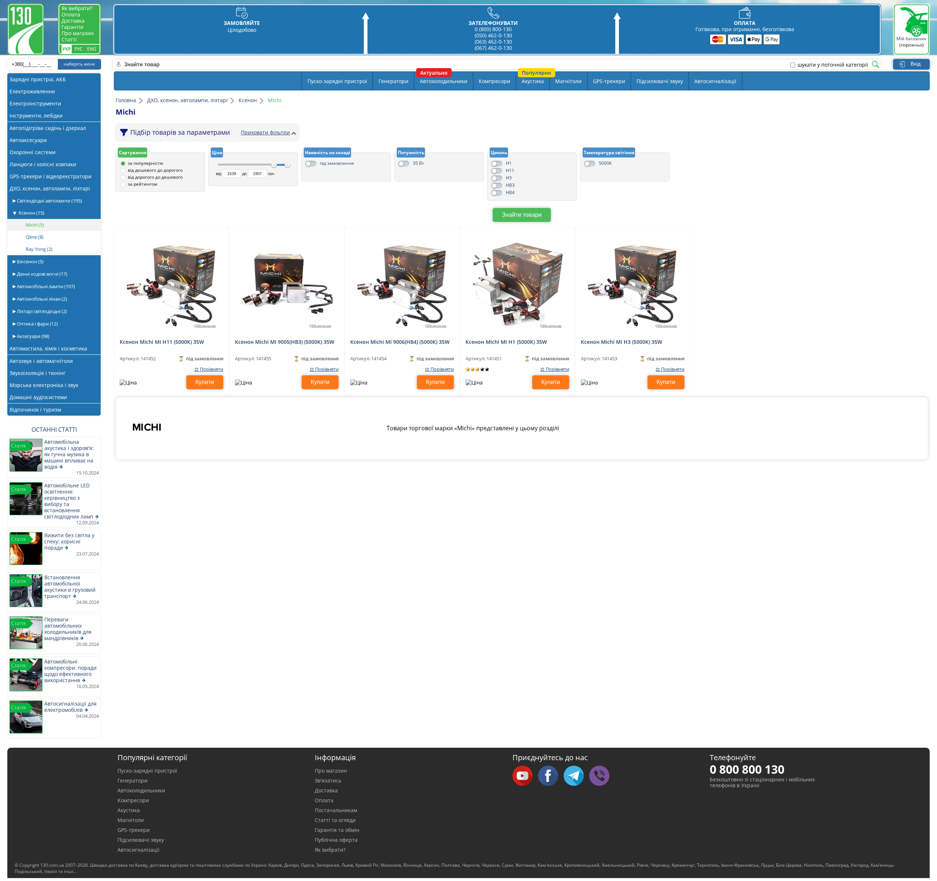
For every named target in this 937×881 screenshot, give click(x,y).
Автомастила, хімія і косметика (48, 348)
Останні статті (54, 429)
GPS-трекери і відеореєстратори (51, 176)
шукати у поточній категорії (833, 65)
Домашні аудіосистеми (38, 397)
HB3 (510, 185)
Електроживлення (32, 91)
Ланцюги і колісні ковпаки (43, 164)
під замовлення (337, 163)
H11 (510, 170)
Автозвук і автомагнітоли (41, 360)
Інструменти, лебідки (36, 115)
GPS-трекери (609, 81)
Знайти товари (522, 215)
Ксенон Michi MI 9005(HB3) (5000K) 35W (284, 341)
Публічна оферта (336, 839)
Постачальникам (336, 810)
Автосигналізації (715, 81)
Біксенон (30, 261)
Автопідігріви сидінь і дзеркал (48, 127)
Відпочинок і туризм (35, 409)
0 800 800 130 (747, 769)
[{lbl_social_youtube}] (525, 776)
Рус (79, 49)
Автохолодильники (443, 81)
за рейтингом (142, 184)
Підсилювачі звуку (660, 81)
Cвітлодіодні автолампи (49, 200)
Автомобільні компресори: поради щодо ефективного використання (70, 671)
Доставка (73, 20)
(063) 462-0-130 (493, 41)
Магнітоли (568, 81)
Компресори (494, 81)
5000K (605, 163)
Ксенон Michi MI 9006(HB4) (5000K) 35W (399, 341)
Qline (35, 237)
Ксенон (31, 212)
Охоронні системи (33, 152)
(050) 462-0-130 (493, 35)
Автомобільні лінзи (41, 298)
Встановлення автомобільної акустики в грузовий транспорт (70, 586)
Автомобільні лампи (45, 286)
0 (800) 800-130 (493, 29)
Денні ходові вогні (41, 274)
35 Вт (418, 163)
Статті (69, 39)
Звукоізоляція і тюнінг (38, 372)
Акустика (533, 81)
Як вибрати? (76, 8)
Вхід (916, 64)
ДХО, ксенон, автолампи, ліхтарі (50, 188)
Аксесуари (32, 336)
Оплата (70, 14)
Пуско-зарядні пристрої (337, 81)
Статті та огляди (335, 820)
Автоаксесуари (28, 140)
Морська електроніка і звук (44, 385)
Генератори (393, 81)
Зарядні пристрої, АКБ (38, 79)
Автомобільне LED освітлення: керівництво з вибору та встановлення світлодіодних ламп (68, 501)
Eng (91, 49)
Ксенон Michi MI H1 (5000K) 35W (506, 341)
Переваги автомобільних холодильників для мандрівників (68, 629)
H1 (509, 163)
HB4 (510, 192)
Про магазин (77, 33)
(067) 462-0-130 (493, 48)
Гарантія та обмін (337, 829)
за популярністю (145, 163)
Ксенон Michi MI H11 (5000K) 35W (162, 341)
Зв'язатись (328, 780)
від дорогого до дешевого (155, 177)
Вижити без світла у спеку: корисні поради (69, 541)
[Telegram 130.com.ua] (576, 776)
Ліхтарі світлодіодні (41, 311)
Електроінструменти (35, 103)
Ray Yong (39, 249)
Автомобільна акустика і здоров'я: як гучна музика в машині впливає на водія (69, 454)
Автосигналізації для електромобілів (70, 706)
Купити (204, 382)
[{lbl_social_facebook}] (551, 776)
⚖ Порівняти (208, 369)
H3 (509, 178)
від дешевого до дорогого (155, 170)
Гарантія (72, 26)
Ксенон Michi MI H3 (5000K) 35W (621, 341)
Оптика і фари (37, 323)
